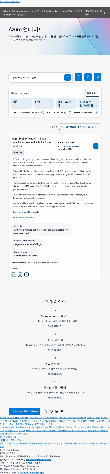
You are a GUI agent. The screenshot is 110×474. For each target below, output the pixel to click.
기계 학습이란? (80, 430)
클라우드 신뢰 (65, 417)
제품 (98, 417)
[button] (78, 77)
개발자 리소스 (73, 427)
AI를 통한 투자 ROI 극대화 (70, 420)
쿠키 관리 (85, 443)
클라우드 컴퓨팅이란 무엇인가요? (41, 430)
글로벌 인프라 (36, 417)
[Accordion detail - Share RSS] (20, 274)
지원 (27, 424)
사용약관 (94, 443)
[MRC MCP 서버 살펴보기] (97, 77)
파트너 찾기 (47, 427)
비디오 (22, 430)
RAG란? (24, 433)
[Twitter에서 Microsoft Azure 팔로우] (46, 411)
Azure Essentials (79, 417)
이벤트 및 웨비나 (93, 427)
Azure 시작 (24, 417)
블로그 (63, 427)
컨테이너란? (15, 433)
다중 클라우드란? (65, 430)
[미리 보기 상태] (70, 112)
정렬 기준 (53, 127)
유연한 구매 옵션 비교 (34, 420)
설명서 (57, 427)
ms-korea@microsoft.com (38, 459)
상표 (101, 443)
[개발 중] (42, 112)
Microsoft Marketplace (32, 427)
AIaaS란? (104, 430)
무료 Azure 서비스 (15, 420)
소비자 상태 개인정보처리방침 (14, 443)
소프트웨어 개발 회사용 (11, 427)
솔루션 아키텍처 (16, 424)
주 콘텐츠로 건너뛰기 (10, 1)
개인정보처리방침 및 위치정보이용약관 (62, 443)
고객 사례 (91, 417)
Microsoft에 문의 (35, 443)
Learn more (18, 211)
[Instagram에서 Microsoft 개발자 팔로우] (51, 411)
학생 (82, 427)
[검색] (67, 77)
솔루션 (86, 420)
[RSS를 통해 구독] (88, 77)
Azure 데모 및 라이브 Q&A (41, 424)
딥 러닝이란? (94, 430)
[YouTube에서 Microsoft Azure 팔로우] (62, 411)
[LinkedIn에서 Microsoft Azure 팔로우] (56, 411)
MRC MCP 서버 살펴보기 (93, 13)
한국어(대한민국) (8, 436)
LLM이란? (4, 433)
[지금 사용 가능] (96, 112)
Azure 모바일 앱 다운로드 (26, 411)
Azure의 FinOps (51, 420)
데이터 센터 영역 (50, 417)
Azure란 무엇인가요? (9, 417)
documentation (27, 217)
